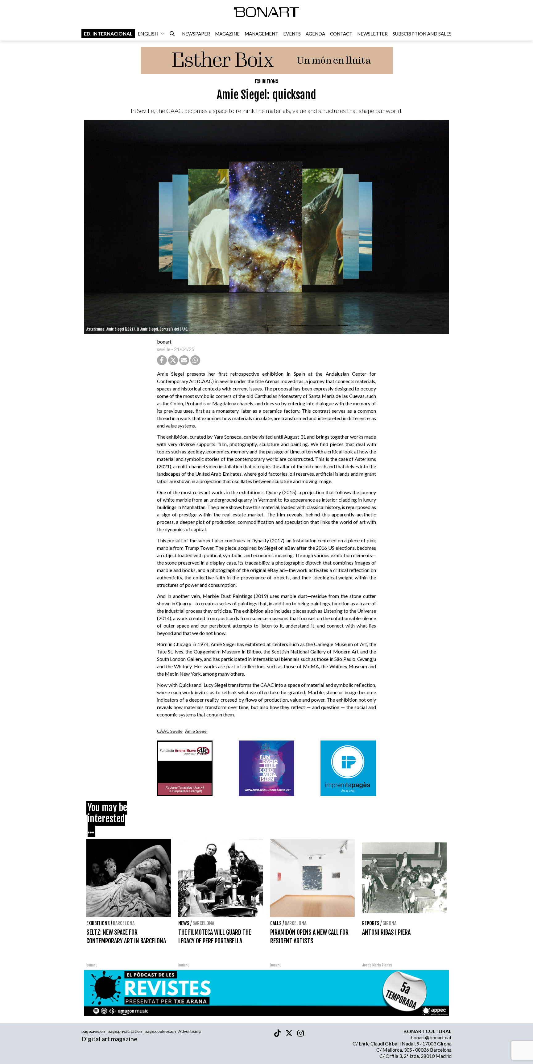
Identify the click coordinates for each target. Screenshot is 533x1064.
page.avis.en (93, 1031)
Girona (389, 923)
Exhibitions (266, 81)
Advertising (189, 1031)
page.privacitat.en (125, 1031)
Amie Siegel (196, 731)
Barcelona (123, 923)
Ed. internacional (108, 33)
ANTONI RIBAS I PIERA (386, 932)
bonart (164, 341)
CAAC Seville (170, 731)
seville (163, 349)
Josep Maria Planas (377, 965)
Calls (276, 923)
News (183, 923)
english (148, 33)
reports (370, 923)
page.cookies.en (160, 1031)
